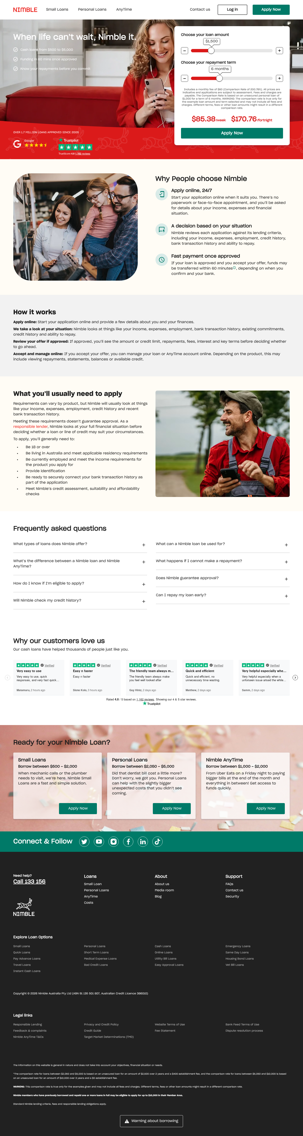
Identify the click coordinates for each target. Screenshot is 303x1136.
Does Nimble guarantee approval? (187, 578)
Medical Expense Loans (100, 959)
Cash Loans (163, 946)
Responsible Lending (27, 1024)
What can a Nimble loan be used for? (190, 544)
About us (162, 884)
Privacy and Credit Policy (101, 1024)
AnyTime (91, 896)
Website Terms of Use (170, 1024)
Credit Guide (92, 1031)
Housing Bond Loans (240, 959)
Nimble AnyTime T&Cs (28, 1037)
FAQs (229, 884)
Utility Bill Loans (165, 959)
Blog (158, 896)
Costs (88, 902)
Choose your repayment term (208, 63)
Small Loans (21, 946)
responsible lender (30, 427)
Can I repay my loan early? (181, 595)
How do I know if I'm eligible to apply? (48, 583)
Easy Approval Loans (169, 965)
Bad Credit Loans (96, 965)
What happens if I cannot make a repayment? (199, 561)
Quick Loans (21, 952)
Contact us (200, 10)
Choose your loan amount (205, 35)
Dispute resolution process (244, 1031)
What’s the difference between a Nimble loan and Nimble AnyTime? (66, 563)
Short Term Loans (96, 952)
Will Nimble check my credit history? (47, 600)
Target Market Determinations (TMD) (109, 1037)
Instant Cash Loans (26, 971)
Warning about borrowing (154, 1121)
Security (232, 896)
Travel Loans (22, 965)
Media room (164, 890)
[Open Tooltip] (234, 267)
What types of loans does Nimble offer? (50, 544)
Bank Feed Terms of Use (242, 1024)
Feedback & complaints (30, 1031)
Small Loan (93, 884)
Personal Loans (96, 890)
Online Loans (164, 952)
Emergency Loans (238, 946)
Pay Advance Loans (26, 959)
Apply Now (271, 10)
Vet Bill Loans (235, 965)
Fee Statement (165, 1031)
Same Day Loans (237, 952)
